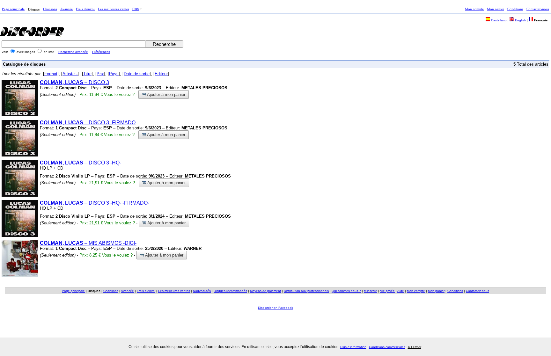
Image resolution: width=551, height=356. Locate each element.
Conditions (515, 9)
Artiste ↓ (70, 73)
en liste (49, 52)
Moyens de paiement (265, 291)
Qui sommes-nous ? (346, 291)
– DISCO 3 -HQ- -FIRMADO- (94, 203)
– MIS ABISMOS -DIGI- (88, 243)
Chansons (50, 9)
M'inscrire (370, 291)
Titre (87, 73)
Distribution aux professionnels (306, 291)
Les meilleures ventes (113, 9)
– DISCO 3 (74, 82)
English (520, 20)
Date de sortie (137, 73)
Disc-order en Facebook (275, 307)
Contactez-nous (537, 9)
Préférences (101, 52)
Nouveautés (202, 291)
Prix (100, 73)
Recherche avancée (73, 52)
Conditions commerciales (387, 347)
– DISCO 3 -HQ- (80, 162)
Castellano (498, 20)
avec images (26, 52)
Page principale (13, 9)
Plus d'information (353, 347)
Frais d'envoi (85, 9)
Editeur (161, 73)
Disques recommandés (230, 291)
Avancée (66, 9)
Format (50, 73)
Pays (114, 73)
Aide (400, 291)
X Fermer (414, 347)
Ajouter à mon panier (165, 94)
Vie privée (387, 291)
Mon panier (495, 9)
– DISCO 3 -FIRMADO (88, 122)
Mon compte (474, 9)
